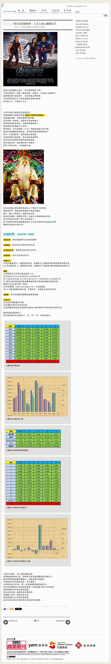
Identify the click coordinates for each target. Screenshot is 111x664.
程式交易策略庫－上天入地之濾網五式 (35, 23)
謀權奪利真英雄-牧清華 (82, 47)
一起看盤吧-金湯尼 (81, 44)
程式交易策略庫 (26, 27)
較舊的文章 (60, 621)
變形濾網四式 (25, 112)
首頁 (37, 620)
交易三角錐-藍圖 (80, 50)
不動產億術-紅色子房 (81, 27)
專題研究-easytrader (81, 38)
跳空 (15, 98)
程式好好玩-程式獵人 (39, 27)
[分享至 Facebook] (6, 609)
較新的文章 (13, 621)
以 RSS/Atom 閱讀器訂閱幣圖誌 (85, 58)
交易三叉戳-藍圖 (80, 53)
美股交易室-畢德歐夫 (81, 24)
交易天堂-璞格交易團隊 (82, 30)
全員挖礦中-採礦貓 (81, 33)
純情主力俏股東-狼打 (81, 36)
